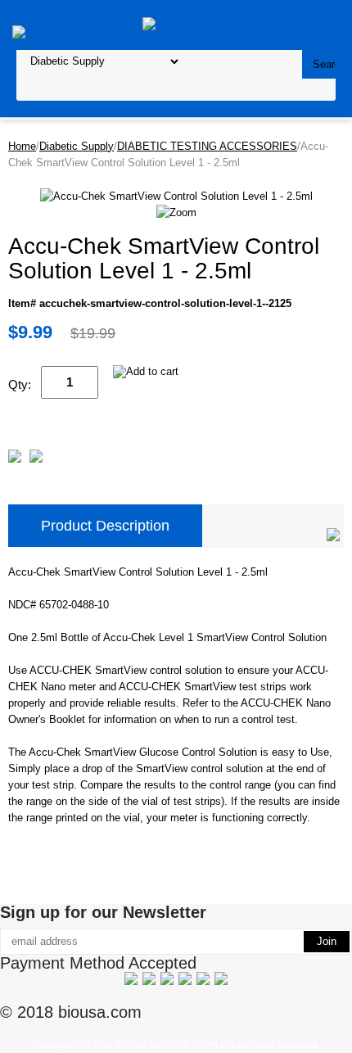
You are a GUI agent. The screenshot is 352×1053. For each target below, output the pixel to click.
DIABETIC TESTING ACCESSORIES (207, 146)
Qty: (19, 384)
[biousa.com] (176, 24)
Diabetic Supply (76, 146)
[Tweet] (14, 459)
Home (22, 146)
